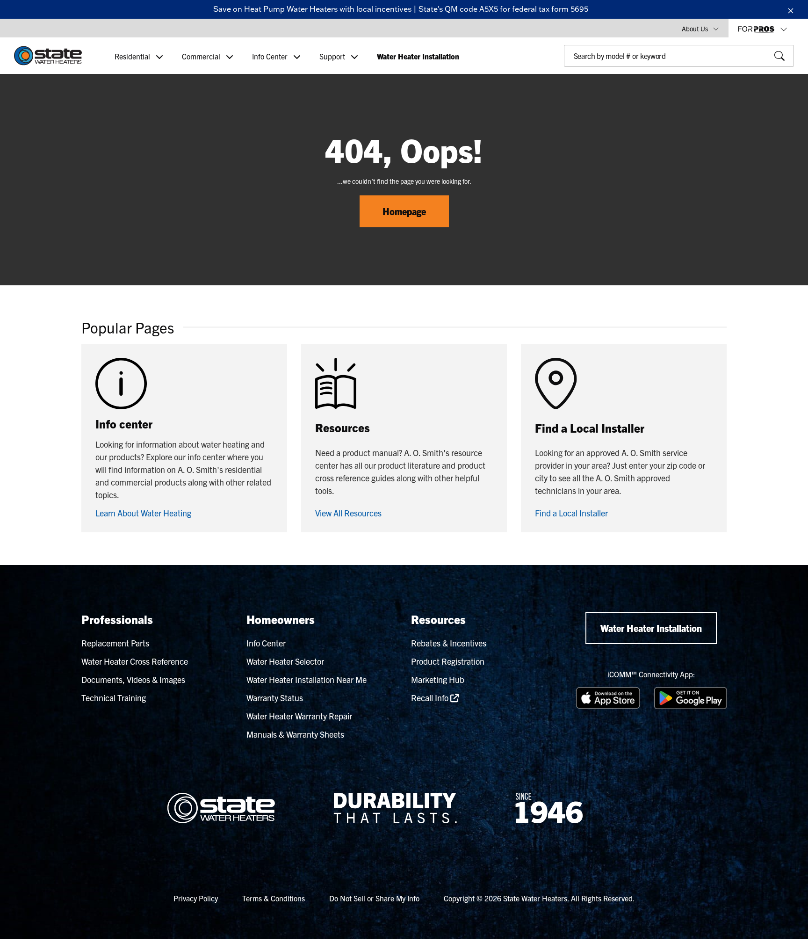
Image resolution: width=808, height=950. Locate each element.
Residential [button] (133, 56)
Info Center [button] (270, 56)
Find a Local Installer (571, 513)
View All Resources (348, 513)
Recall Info (430, 697)
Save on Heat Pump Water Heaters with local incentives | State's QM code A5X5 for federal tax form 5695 (400, 9)
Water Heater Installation (651, 628)
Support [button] (333, 56)
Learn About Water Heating (143, 513)
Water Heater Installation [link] (418, 56)
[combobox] (679, 56)
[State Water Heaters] (48, 55)
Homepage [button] (404, 211)
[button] (700, 28)
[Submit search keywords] (567, 75)
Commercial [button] (202, 56)
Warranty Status (274, 697)
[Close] (790, 9)
